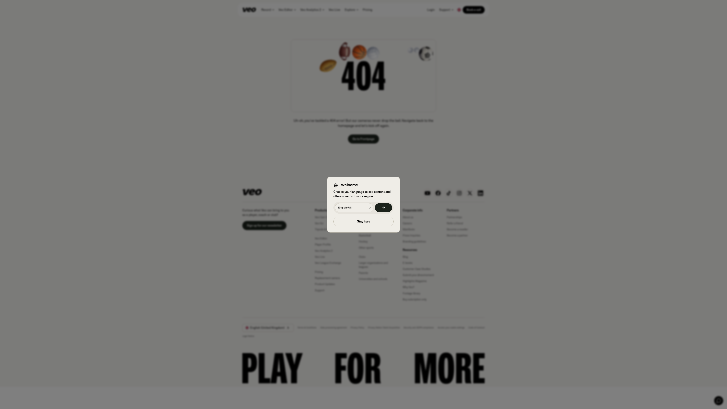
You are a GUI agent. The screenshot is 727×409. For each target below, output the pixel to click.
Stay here (363, 221)
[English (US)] (383, 207)
